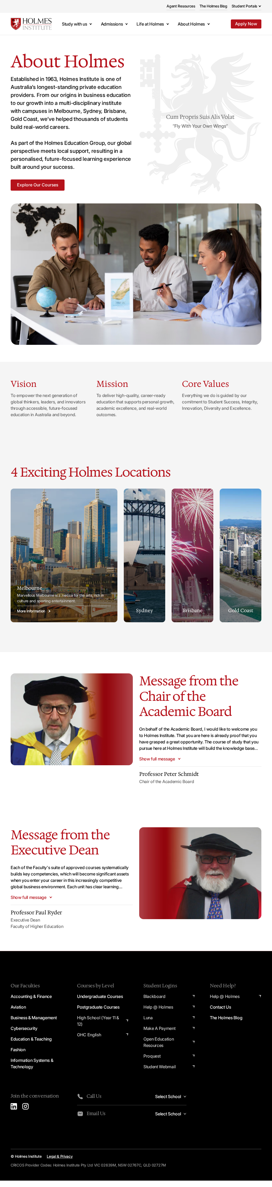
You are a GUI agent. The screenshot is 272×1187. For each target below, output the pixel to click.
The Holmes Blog (213, 6)
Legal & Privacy (60, 1156)
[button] (246, 6)
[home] (31, 24)
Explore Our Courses (37, 184)
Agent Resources (181, 6)
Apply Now (246, 23)
